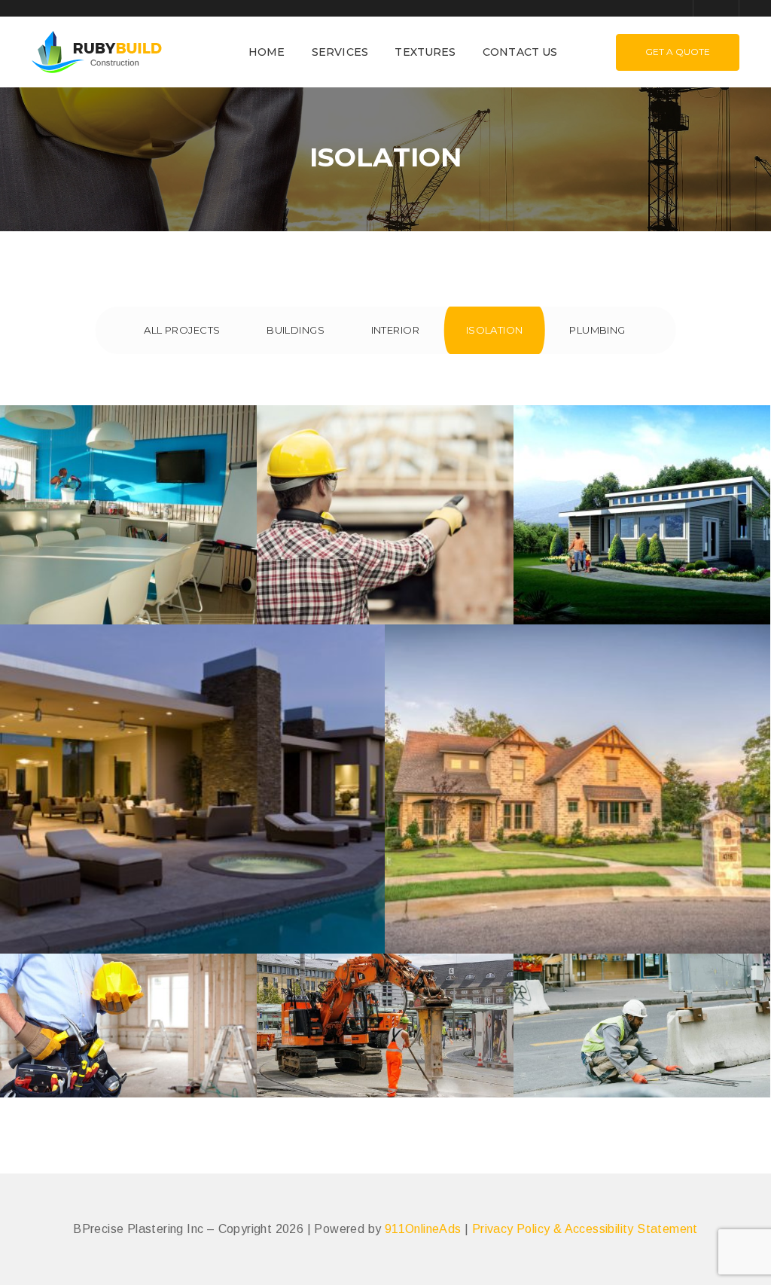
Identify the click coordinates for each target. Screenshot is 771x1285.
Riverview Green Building (641, 541)
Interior (395, 330)
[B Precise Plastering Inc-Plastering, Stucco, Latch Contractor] (97, 50)
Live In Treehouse (577, 814)
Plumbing (597, 330)
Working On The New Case (385, 1051)
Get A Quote (677, 51)
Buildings (296, 330)
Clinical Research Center (385, 541)
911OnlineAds (423, 1228)
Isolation (494, 330)
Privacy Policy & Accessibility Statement (585, 1228)
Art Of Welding (642, 1044)
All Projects (182, 330)
